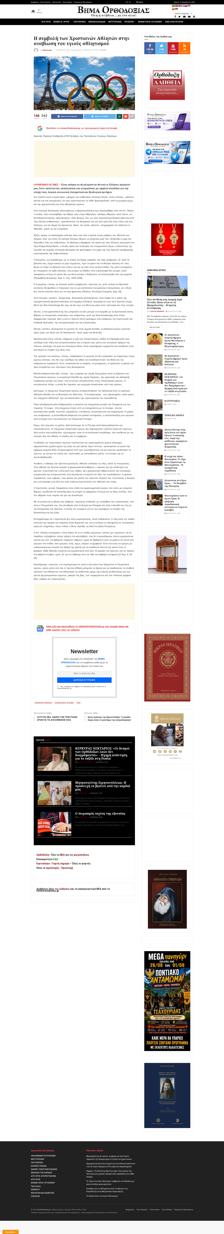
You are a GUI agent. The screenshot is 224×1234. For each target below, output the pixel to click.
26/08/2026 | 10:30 (96, 793)
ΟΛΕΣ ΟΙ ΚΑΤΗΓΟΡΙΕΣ (174, 22)
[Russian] (185, 6)
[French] (182, 6)
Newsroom (47, 50)
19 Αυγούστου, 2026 (173, 450)
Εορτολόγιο (43, 863)
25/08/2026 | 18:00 (96, 817)
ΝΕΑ (62, 854)
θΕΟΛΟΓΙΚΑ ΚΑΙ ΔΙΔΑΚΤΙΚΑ (42, 1193)
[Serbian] (189, 6)
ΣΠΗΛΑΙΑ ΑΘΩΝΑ (174, 415)
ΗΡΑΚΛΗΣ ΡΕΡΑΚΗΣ (43, 703)
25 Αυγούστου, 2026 (174, 311)
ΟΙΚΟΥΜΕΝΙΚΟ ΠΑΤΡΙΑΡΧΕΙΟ (43, 1156)
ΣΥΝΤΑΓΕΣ (35, 1196)
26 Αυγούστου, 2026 (173, 368)
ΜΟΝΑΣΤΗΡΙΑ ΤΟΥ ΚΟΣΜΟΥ (150, 22)
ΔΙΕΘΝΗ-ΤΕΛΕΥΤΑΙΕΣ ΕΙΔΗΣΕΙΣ (44, 1169)
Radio (140, 2)
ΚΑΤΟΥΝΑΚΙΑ (172, 400)
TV (129, 2)
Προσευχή (67, 867)
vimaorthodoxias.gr (44, 1210)
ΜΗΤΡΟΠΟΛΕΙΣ (115, 22)
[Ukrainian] (176, 9)
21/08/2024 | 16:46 (63, 50)
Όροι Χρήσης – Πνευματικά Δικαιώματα (77, 2)
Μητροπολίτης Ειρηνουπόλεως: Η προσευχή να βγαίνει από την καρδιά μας (102, 785)
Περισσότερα (154, 327)
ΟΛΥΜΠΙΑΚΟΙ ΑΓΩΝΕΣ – (47, 184)
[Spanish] (173, 9)
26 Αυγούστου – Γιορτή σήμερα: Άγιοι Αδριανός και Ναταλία (175, 360)
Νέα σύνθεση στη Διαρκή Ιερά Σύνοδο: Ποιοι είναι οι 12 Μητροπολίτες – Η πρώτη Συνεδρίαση (164, 304)
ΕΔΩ (55, 859)
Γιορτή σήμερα (60, 863)
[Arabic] (173, 6)
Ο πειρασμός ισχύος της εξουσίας (100, 813)
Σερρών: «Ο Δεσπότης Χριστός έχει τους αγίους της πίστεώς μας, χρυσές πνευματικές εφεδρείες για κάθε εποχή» (110, 1174)
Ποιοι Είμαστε (45, 2)
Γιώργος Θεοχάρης (86, 762)
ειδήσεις (64, 888)
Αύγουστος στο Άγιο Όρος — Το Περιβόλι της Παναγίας (175, 483)
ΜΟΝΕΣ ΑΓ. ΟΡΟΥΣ (61, 22)
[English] (179, 6)
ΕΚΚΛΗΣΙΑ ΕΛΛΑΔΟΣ (97, 22)
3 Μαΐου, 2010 (171, 404)
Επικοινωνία (56, 2)
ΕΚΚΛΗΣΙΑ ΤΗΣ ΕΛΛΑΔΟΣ (41, 1173)
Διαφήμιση (35, 2)
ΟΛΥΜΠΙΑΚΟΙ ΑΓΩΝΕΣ (64, 703)
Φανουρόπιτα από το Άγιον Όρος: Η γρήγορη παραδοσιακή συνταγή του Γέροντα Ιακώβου (175, 502)
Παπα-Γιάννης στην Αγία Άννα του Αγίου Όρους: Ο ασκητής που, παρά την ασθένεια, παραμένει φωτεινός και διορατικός (175, 438)
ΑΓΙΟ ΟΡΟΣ (46, 22)
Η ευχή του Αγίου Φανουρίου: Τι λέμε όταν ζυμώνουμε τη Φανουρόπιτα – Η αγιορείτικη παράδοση (175, 463)
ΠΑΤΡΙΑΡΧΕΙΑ (80, 22)
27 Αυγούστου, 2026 (173, 350)
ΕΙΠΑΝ (103, 50)
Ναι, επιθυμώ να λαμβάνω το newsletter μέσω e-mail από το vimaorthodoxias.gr (81, 687)
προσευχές (52, 867)
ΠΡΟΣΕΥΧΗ (129, 22)
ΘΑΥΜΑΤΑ (35, 1189)
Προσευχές (36, 1186)
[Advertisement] (84, 159)
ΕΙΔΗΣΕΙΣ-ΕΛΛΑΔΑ (39, 1166)
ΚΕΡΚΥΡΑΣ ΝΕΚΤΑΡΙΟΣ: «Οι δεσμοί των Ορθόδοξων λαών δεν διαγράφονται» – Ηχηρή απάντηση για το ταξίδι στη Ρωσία (102, 753)
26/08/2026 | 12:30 (101, 762)
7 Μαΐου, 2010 (171, 419)
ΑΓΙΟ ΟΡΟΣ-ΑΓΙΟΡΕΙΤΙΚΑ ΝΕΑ (43, 1176)
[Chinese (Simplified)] (176, 6)
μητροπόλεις (81, 854)
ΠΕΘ (78, 703)
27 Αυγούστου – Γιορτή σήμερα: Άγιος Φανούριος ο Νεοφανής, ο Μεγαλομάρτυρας (174, 340)
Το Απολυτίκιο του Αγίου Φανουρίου (102, 1196)
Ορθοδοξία (42, 854)
